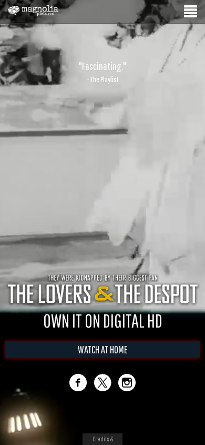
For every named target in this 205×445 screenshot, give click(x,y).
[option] (102, 72)
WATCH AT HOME (103, 349)
